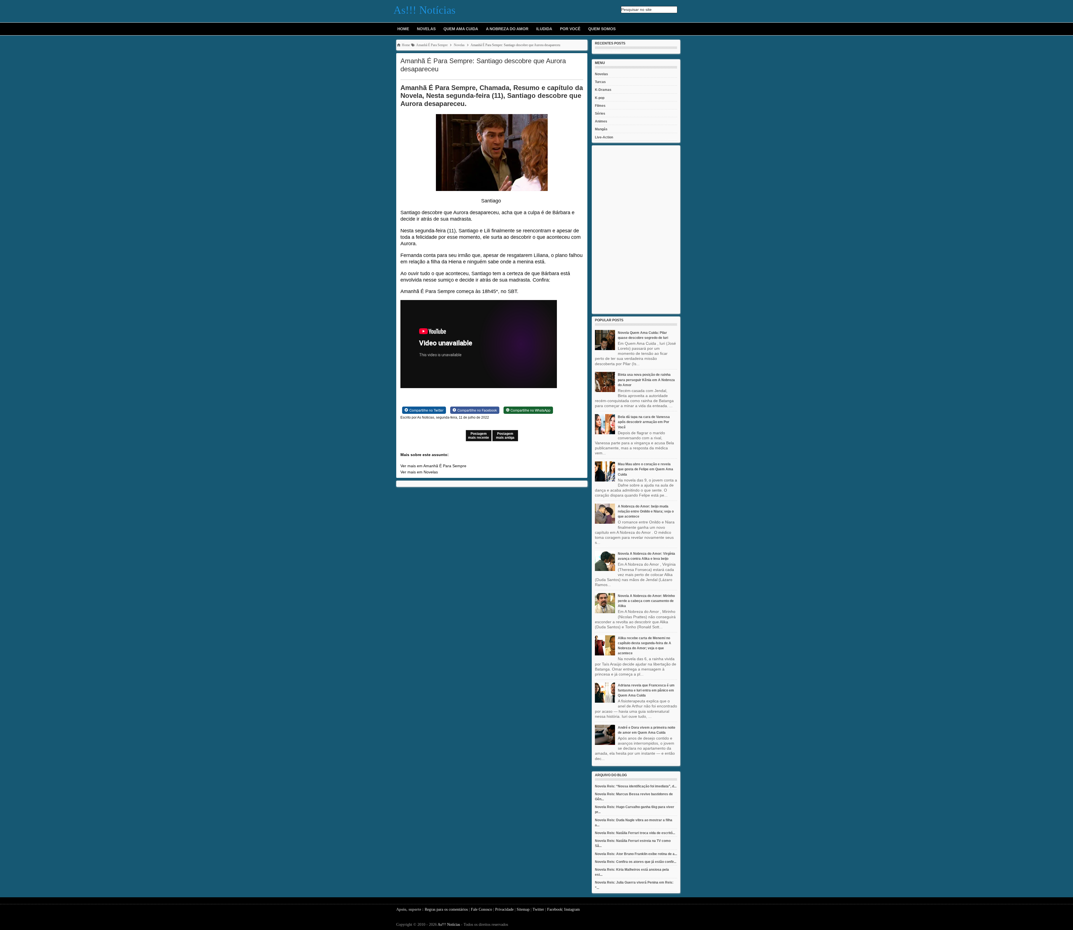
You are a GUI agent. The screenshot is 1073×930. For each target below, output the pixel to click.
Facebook (554, 909)
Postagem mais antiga (505, 436)
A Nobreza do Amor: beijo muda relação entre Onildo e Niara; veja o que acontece (646, 511)
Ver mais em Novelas (419, 472)
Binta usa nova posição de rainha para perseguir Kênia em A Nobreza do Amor (646, 380)
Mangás (601, 129)
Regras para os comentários (446, 909)
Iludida (544, 29)
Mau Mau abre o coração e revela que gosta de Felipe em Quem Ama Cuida (645, 469)
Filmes (600, 106)
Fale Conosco (481, 909)
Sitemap (523, 909)
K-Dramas (603, 90)
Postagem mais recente (478, 436)
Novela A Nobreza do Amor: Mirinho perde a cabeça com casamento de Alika (646, 601)
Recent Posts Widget (608, 51)
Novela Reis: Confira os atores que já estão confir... (635, 862)
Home (403, 29)
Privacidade (504, 909)
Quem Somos (602, 29)
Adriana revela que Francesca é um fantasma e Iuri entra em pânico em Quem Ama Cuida (646, 690)
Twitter (538, 909)
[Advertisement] (636, 229)
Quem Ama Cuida (460, 29)
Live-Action (604, 137)
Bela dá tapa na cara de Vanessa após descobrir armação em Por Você (644, 422)
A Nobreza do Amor (507, 29)
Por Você (570, 29)
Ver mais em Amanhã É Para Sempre (433, 466)
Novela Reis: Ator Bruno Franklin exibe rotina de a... (636, 854)
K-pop (599, 98)
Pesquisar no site (636, 9)
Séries (600, 113)
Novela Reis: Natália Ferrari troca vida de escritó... (635, 833)
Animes (601, 121)
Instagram (572, 909)
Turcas (600, 82)
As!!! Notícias (449, 924)
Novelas (426, 29)
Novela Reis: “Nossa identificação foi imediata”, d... (635, 786)
